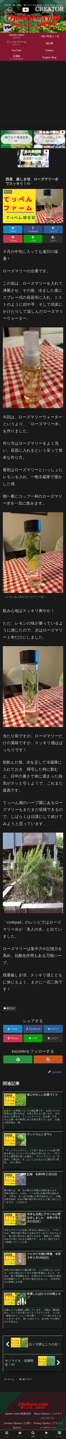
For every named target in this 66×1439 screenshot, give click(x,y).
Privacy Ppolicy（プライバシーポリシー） (48, 1425)
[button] (59, 740)
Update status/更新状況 (18, 1413)
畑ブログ (11, 1008)
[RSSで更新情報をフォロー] (48, 1059)
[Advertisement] (33, 95)
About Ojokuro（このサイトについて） (48, 1415)
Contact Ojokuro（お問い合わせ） (18, 1425)
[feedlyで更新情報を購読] (17, 1059)
